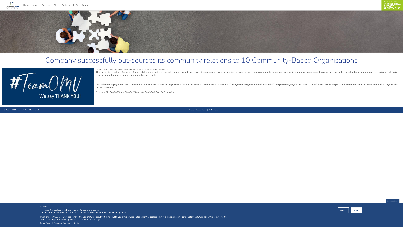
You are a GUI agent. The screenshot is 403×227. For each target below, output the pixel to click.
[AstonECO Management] (12, 5)
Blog (56, 5)
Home (26, 5)
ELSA (76, 5)
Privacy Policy (201, 110)
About (35, 5)
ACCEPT (343, 210)
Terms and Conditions (62, 223)
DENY (356, 210)
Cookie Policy (213, 110)
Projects (66, 5)
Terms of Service (187, 110)
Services (46, 5)
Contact (86, 5)
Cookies (77, 223)
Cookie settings (392, 201)
